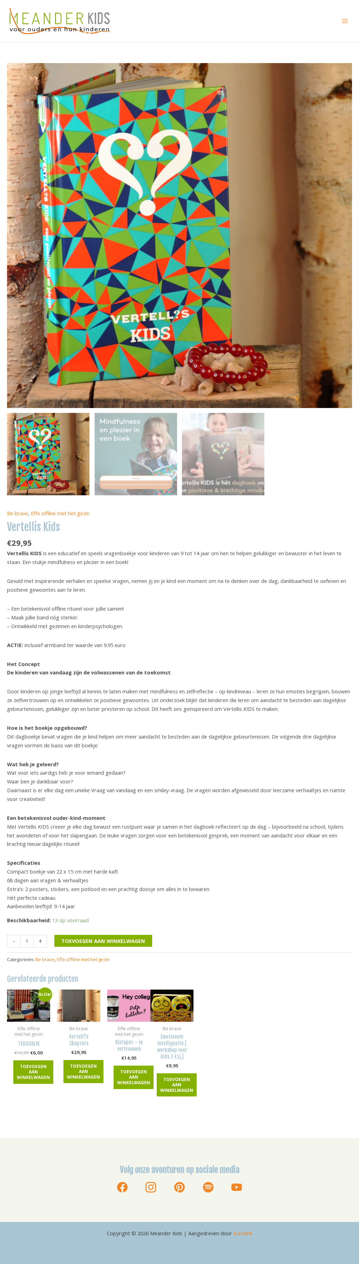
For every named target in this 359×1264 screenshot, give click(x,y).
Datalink (242, 1233)
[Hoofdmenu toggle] (345, 21)
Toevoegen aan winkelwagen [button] (33, 1071)
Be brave (17, 513)
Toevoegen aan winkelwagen (103, 940)
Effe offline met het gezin (60, 513)
